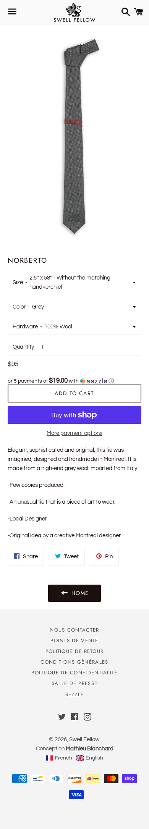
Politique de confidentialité (74, 672)
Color (19, 307)
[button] (74, 381)
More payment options (74, 433)
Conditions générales (74, 662)
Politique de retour (74, 651)
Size (18, 282)
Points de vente (74, 640)
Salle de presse (75, 683)
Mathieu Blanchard (89, 748)
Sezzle (74, 694)
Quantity (23, 347)
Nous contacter (74, 629)
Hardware (25, 327)
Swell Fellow (84, 739)
